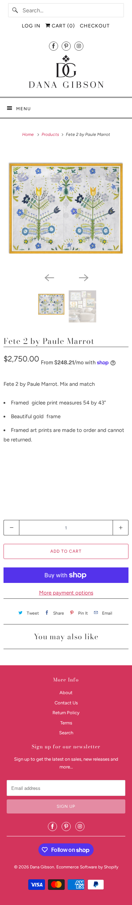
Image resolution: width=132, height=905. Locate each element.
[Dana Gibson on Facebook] (53, 46)
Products (51, 134)
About (66, 692)
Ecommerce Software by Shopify (87, 867)
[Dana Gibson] (66, 73)
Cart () (62, 26)
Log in (31, 26)
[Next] (83, 277)
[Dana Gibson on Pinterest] (66, 46)
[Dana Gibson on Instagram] (78, 46)
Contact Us (66, 702)
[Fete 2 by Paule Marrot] (66, 208)
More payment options (66, 593)
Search (66, 732)
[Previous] (49, 277)
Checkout (95, 26)
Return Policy (66, 712)
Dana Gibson (42, 867)
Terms (66, 722)
